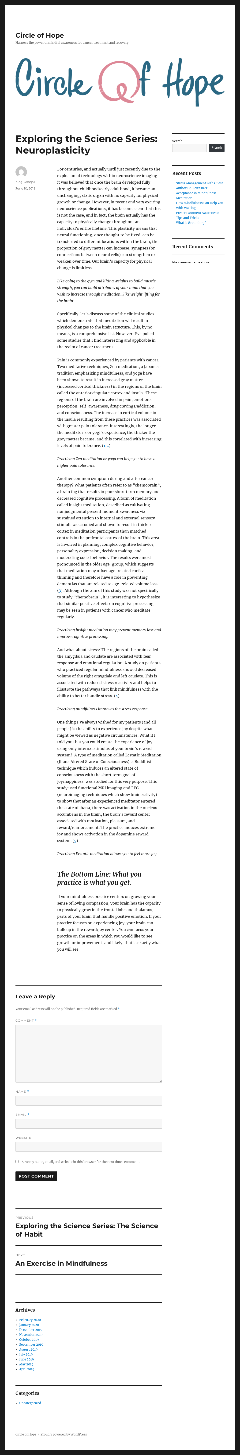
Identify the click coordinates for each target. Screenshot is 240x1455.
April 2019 (26, 1369)
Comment (26, 1021)
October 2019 (29, 1340)
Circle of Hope (39, 35)
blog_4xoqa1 (25, 182)
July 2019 (26, 1354)
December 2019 (30, 1330)
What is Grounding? (191, 223)
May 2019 (26, 1364)
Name (22, 1092)
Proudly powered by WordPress (64, 1434)
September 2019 (31, 1345)
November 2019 (31, 1335)
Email (22, 1115)
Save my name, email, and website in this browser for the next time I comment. (80, 1162)
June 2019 (26, 1359)
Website (23, 1137)
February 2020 (30, 1320)
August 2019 (28, 1350)
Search (177, 141)
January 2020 (29, 1325)
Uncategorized (30, 1403)
